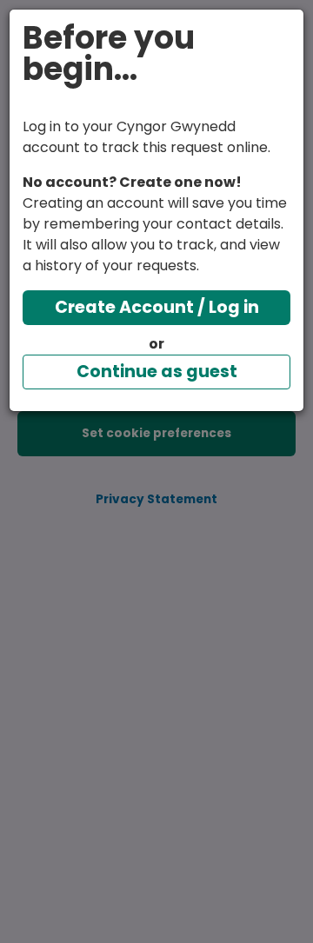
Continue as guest (157, 371)
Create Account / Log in (157, 307)
